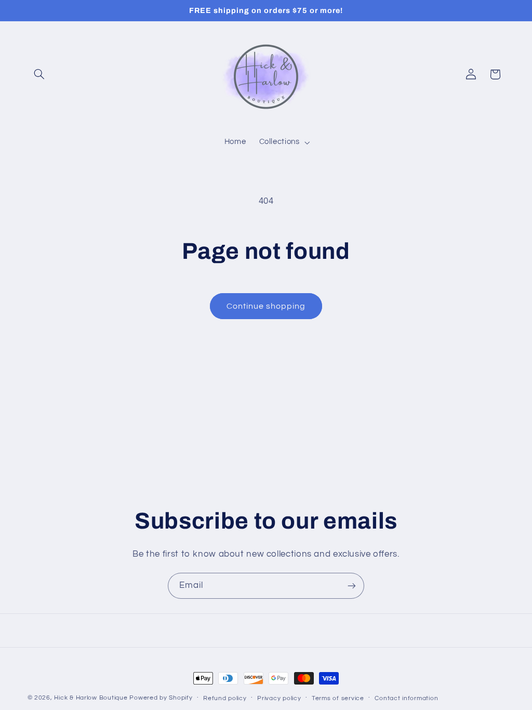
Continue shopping (266, 306)
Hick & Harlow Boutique (90, 698)
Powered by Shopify (160, 698)
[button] (39, 74)
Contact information (406, 698)
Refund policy (225, 698)
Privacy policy (279, 698)
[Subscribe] (352, 585)
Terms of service (338, 698)
